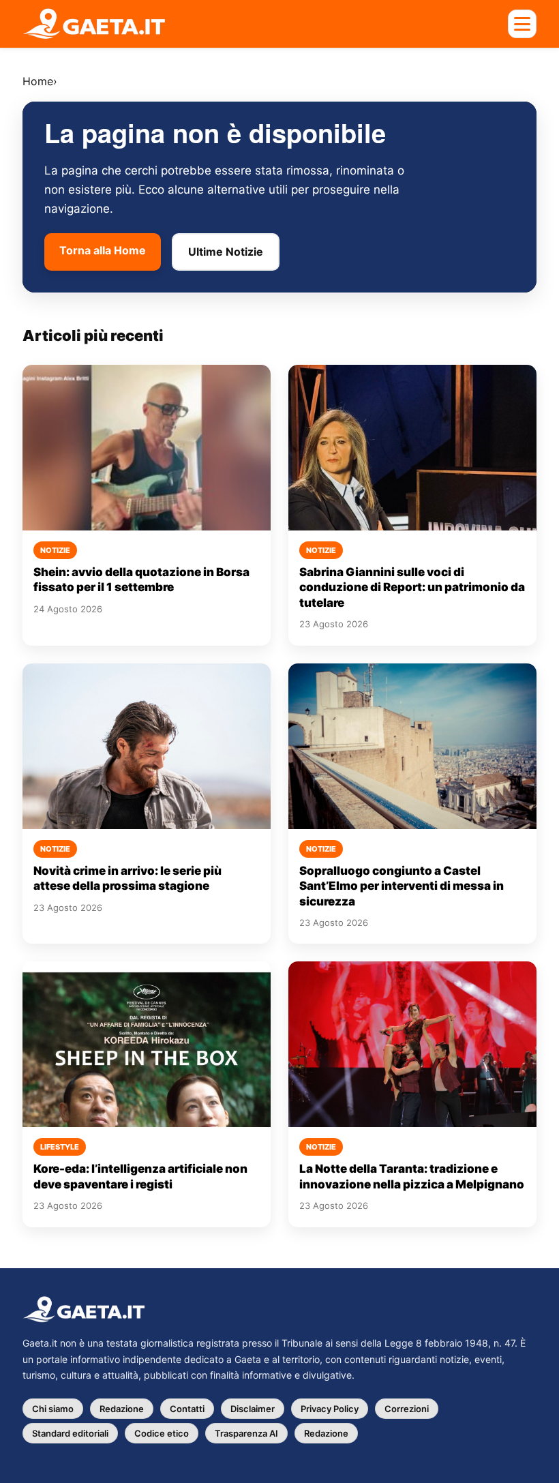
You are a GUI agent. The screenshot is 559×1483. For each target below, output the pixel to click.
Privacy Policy (330, 1408)
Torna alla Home (102, 250)
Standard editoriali (70, 1433)
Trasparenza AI (246, 1433)
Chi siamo (53, 1408)
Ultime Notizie (225, 251)
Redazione (122, 1408)
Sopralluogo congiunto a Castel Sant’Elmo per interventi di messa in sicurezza (401, 886)
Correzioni (406, 1408)
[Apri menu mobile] (522, 24)
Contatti (187, 1408)
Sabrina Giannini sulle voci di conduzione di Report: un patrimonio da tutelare (412, 587)
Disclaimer (252, 1408)
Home (37, 81)
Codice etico (161, 1433)
